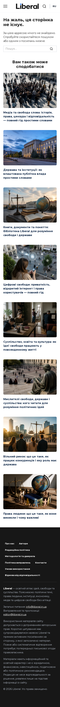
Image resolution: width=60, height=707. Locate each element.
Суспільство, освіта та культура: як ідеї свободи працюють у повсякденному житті (29, 345)
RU (54, 6)
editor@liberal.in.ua (14, 614)
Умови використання (17, 569)
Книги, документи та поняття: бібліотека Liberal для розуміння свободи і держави (28, 231)
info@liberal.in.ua (36, 606)
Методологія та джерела (20, 556)
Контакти (40, 562)
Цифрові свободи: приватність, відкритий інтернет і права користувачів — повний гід (26, 288)
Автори (23, 543)
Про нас (9, 543)
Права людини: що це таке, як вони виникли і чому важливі (29, 515)
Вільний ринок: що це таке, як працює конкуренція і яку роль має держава (29, 460)
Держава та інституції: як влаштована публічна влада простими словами (24, 173)
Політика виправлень (17, 562)
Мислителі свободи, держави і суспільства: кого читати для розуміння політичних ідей (26, 403)
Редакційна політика (17, 550)
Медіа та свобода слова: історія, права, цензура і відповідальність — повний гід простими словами (28, 116)
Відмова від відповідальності (22, 575)
